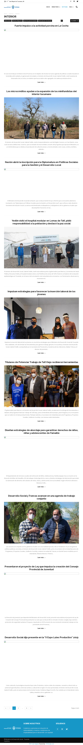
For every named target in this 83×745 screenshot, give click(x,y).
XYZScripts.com (50, 743)
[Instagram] (74, 1)
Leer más (41, 82)
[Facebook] (70, 1)
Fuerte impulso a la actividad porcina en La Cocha (41, 25)
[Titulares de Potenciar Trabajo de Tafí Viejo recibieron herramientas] (41, 386)
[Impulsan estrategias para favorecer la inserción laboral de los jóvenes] (41, 318)
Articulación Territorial (45, 20)
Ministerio (55, 7)
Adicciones (8, 20)
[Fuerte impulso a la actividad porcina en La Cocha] (41, 50)
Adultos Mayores (17, 20)
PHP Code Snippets (34, 743)
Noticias (65, 7)
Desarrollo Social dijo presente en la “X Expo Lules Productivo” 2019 (41, 637)
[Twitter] (77, 1)
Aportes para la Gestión (30, 20)
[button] (76, 7)
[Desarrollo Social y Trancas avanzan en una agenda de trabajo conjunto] (41, 522)
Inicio (48, 7)
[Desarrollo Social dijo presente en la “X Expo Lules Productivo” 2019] (41, 661)
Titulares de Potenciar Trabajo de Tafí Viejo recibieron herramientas (41, 362)
